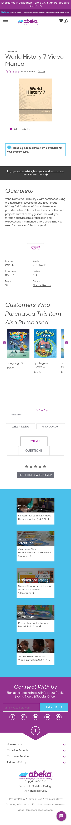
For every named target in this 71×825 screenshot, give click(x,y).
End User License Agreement (48, 804)
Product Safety (53, 799)
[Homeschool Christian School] (12, 717)
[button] (35, 248)
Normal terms (42, 285)
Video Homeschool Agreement (35, 810)
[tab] (20, 426)
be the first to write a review (35, 474)
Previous (4, 342)
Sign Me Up (54, 707)
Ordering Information (18, 804)
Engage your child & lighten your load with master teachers (35, 173)
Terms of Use (34, 799)
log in (23, 148)
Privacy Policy (17, 799)
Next (66, 342)
